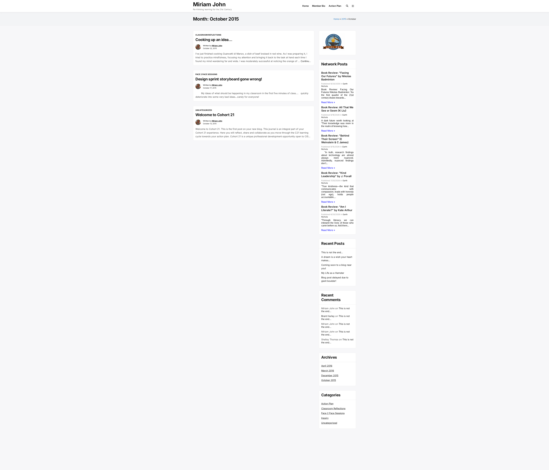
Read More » (328, 102)
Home (305, 5)
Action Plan (335, 5)
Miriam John (209, 4)
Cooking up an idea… (213, 39)
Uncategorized (203, 110)
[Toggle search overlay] (347, 6)
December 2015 (329, 375)
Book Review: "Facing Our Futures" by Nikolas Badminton (336, 76)
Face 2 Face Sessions (206, 74)
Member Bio (318, 5)
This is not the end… (332, 252)
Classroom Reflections (208, 35)
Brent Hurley (328, 316)
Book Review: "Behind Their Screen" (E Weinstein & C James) (335, 139)
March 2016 (327, 370)
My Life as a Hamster (332, 272)
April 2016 (326, 365)
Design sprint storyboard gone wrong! (228, 79)
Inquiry (325, 418)
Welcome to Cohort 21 (214, 115)
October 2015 (328, 380)
